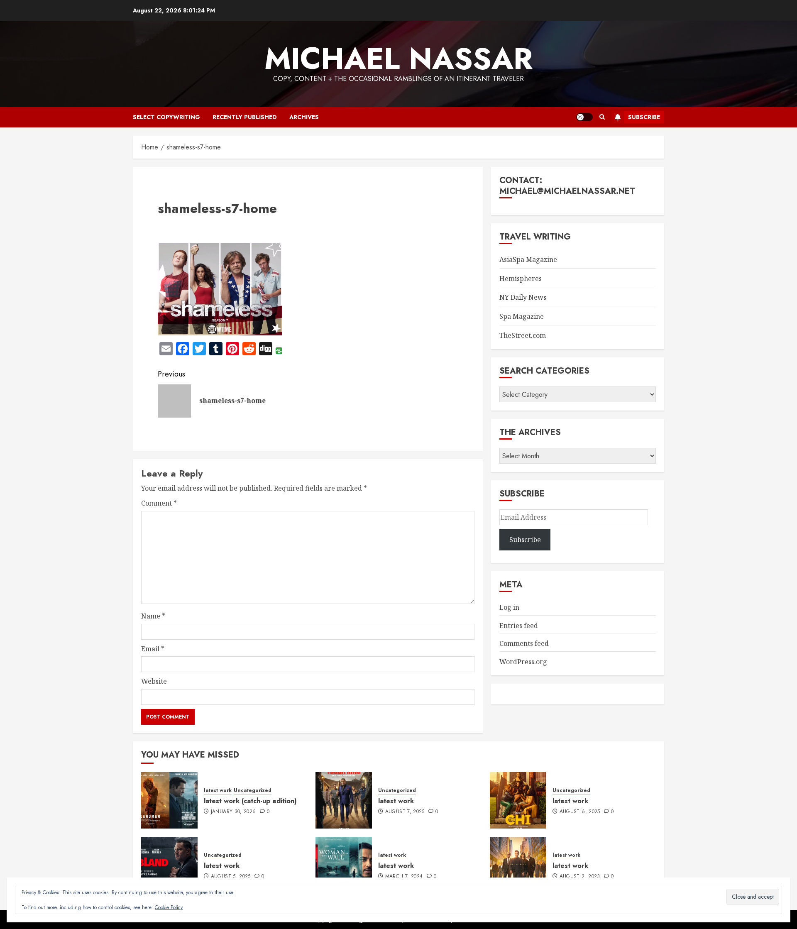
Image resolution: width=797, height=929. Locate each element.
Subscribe (644, 117)
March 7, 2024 (404, 876)
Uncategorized (252, 790)
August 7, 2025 (405, 812)
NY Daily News (522, 297)
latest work (218, 790)
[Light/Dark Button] (584, 117)
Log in (509, 607)
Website (154, 681)
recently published (245, 117)
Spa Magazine (521, 316)
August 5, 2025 (231, 876)
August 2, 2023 (580, 876)
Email (152, 648)
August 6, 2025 (580, 812)
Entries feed (518, 625)
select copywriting (166, 117)
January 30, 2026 (233, 812)
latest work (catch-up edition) (250, 801)
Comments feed (524, 643)
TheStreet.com (522, 335)
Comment (159, 503)
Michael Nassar (398, 58)
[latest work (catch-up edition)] (169, 800)
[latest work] (343, 800)
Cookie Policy (169, 907)
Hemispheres (520, 278)
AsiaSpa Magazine (528, 259)
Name (153, 616)
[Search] (602, 117)
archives (304, 117)
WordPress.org (523, 661)
